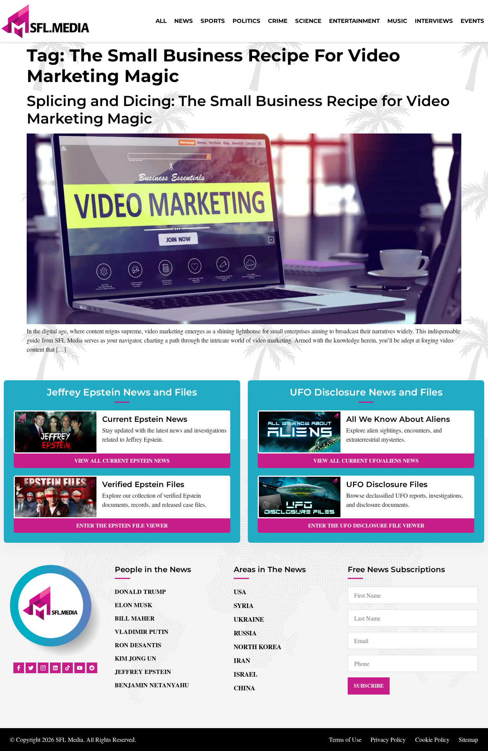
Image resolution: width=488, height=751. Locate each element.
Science (308, 20)
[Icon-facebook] (18, 668)
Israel (245, 674)
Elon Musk (133, 604)
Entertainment (354, 20)
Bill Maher (135, 618)
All (161, 20)
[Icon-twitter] (31, 668)
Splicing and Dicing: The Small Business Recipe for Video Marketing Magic (238, 109)
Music (397, 20)
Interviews (434, 20)
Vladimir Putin (142, 631)
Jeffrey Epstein (143, 671)
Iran (242, 660)
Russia (245, 633)
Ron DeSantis (138, 644)
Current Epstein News (144, 419)
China (244, 688)
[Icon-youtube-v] (79, 668)
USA (240, 592)
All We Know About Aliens (398, 419)
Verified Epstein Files (143, 484)
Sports (213, 20)
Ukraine (249, 619)
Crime (277, 20)
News (183, 20)
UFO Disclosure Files (386, 484)
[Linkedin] (55, 668)
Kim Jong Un (135, 658)
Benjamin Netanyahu (152, 684)
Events (472, 20)
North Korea (257, 646)
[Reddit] (92, 668)
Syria (244, 605)
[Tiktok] (67, 668)
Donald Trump (140, 591)
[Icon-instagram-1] (43, 668)
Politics (246, 20)
